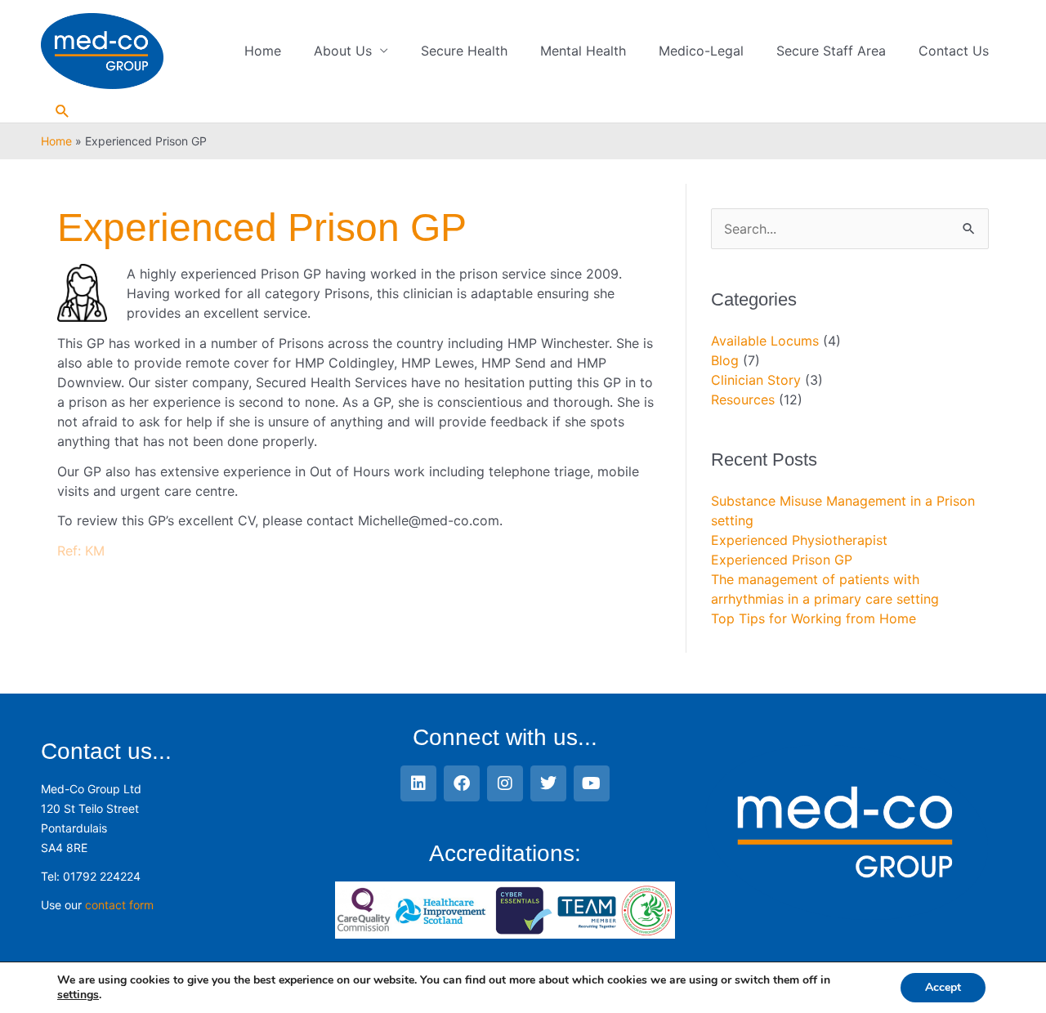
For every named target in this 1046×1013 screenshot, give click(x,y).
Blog (725, 360)
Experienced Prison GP (781, 559)
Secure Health (464, 50)
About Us (343, 50)
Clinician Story (756, 380)
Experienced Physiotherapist (799, 540)
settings (78, 995)
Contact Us (954, 50)
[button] (62, 112)
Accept (943, 987)
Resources (743, 399)
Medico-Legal (701, 50)
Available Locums (765, 340)
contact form (119, 905)
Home (262, 50)
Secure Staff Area (831, 50)
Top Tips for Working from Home (813, 618)
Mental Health (583, 50)
